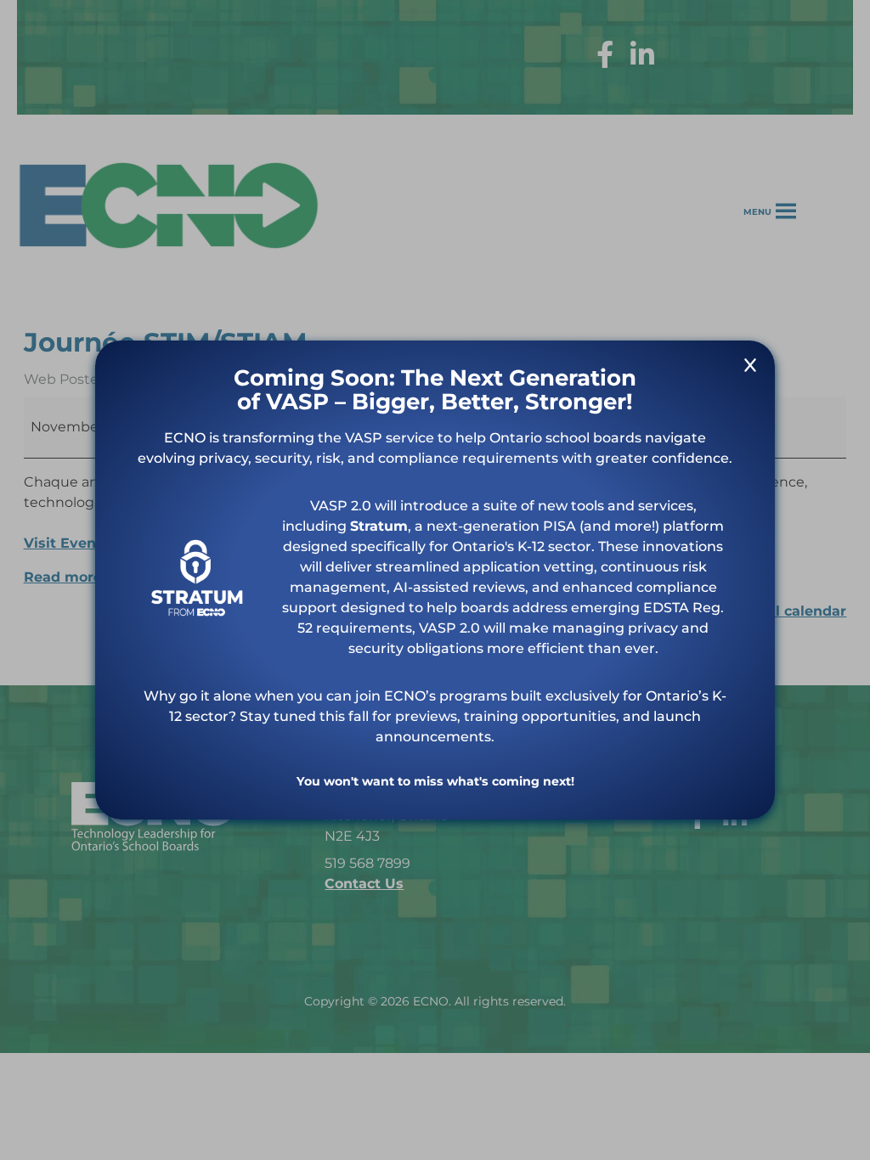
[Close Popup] (750, 368)
